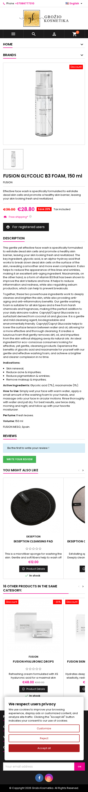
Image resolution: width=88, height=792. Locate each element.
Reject (44, 738)
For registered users (25, 227)
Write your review (20, 459)
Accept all (44, 748)
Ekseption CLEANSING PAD (33, 541)
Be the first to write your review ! (28, 448)
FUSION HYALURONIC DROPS (33, 661)
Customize (44, 728)
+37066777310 (24, 3)
